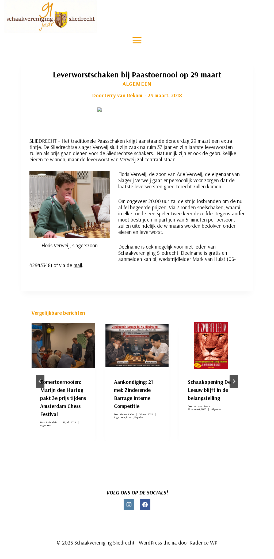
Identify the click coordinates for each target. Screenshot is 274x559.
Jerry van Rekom (123, 95)
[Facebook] (145, 504)
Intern (129, 417)
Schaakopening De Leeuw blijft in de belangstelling (209, 389)
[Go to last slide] (40, 381)
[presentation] (63, 345)
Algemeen (137, 83)
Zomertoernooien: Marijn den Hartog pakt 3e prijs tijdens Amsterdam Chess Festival (63, 397)
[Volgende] (234, 381)
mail (78, 265)
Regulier (139, 417)
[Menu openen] (137, 40)
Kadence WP (203, 542)
